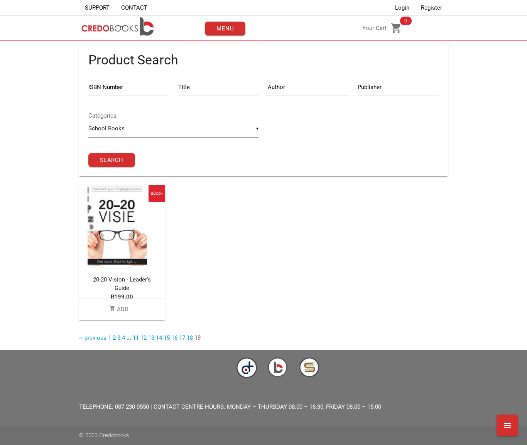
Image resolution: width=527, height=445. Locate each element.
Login (402, 7)
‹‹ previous (92, 337)
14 (159, 337)
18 (190, 337)
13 (151, 337)
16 (174, 337)
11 (136, 337)
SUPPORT (97, 7)
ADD (119, 309)
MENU (225, 28)
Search (111, 160)
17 (182, 337)
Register (431, 7)
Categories (102, 115)
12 (143, 337)
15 (167, 337)
